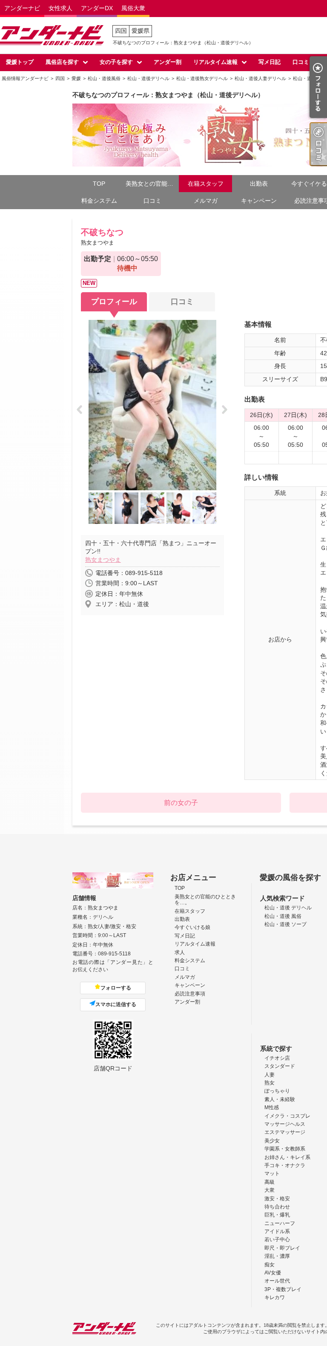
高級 (269, 1182)
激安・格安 (277, 1199)
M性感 (271, 1107)
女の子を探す (116, 62)
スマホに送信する (115, 1004)
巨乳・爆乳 (277, 1215)
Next (227, 410)
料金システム (99, 200)
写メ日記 (269, 62)
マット (272, 1173)
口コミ (301, 62)
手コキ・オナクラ (284, 1165)
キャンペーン (259, 200)
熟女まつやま (103, 559)
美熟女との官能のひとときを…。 (152, 183)
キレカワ (274, 1297)
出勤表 (259, 183)
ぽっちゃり (277, 1091)
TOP (99, 183)
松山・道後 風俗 (282, 916)
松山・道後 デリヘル (288, 908)
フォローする (115, 988)
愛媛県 (140, 30)
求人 (180, 952)
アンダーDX (97, 8)
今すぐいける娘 (192, 927)
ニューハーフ (279, 1223)
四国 (121, 30)
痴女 (269, 1265)
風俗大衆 (133, 8)
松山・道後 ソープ (285, 924)
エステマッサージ (284, 1132)
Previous (82, 410)
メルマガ (206, 200)
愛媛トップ (20, 62)
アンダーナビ (22, 8)
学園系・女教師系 (284, 1149)
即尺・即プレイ (282, 1248)
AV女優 (272, 1273)
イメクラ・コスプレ (287, 1116)
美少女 (272, 1141)
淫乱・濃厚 (277, 1256)
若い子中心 (277, 1239)
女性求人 (60, 8)
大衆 (269, 1190)
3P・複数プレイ (282, 1289)
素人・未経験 (279, 1099)
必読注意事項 (190, 994)
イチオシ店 (277, 1058)
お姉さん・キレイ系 (287, 1157)
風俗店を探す (62, 62)
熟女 (269, 1083)
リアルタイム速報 (215, 62)
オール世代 (277, 1281)
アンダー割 (167, 62)
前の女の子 (181, 802)
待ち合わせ (277, 1207)
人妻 (269, 1075)
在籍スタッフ (206, 183)
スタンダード (279, 1066)
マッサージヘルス (284, 1124)
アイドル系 (277, 1231)
